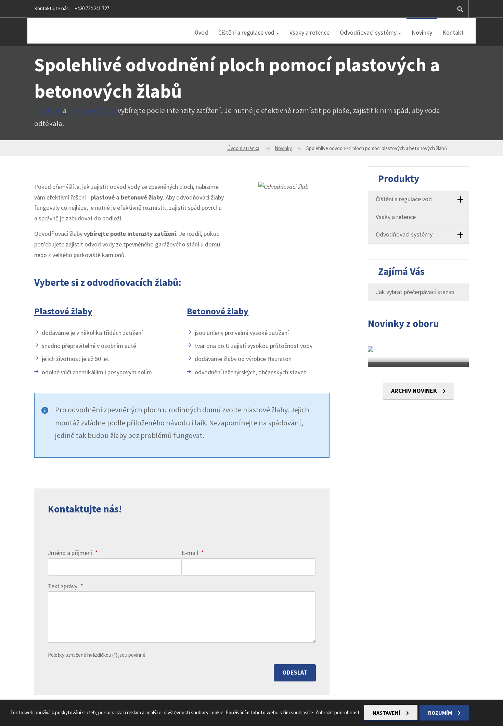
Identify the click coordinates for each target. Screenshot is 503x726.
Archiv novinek (414, 391)
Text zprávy (65, 586)
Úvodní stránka (243, 148)
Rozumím (440, 712)
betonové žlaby (92, 110)
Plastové (48, 110)
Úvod (201, 32)
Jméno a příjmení (73, 553)
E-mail (193, 553)
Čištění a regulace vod (246, 32)
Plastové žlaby (63, 311)
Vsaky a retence (309, 32)
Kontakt (453, 32)
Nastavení (387, 712)
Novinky (422, 32)
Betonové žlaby (217, 311)
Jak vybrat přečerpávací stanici (415, 292)
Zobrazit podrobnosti (338, 712)
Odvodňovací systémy (368, 32)
